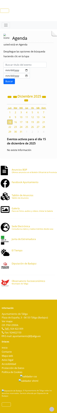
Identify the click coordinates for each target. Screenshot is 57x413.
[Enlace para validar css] (28, 376)
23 (15, 126)
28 (43, 126)
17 (21, 122)
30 (15, 131)
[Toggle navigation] (6, 25)
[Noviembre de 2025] (15, 96)
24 (21, 126)
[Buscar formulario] (9, 81)
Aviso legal (7, 359)
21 (43, 122)
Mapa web (7, 355)
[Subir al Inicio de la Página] (51, 409)
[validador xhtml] (28, 380)
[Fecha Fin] (17, 76)
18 (26, 122)
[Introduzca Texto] (25, 65)
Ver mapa (7, 321)
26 (32, 126)
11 (26, 117)
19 (32, 122)
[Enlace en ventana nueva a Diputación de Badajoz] (12, 390)
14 (43, 117)
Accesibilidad (9, 364)
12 (32, 117)
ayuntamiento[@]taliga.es (27, 336)
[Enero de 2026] (26, 100)
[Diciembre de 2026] (44, 96)
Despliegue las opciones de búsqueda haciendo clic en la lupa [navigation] (24, 54)
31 (21, 131)
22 (9, 126)
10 (21, 117)
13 (38, 117)
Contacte (7, 351)
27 (38, 126)
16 (15, 122)
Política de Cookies (12, 372)
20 (38, 122)
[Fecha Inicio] (17, 70)
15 (9, 122)
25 (26, 126)
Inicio (5, 347)
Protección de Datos (13, 368)
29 (9, 131)
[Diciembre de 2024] (10, 96)
